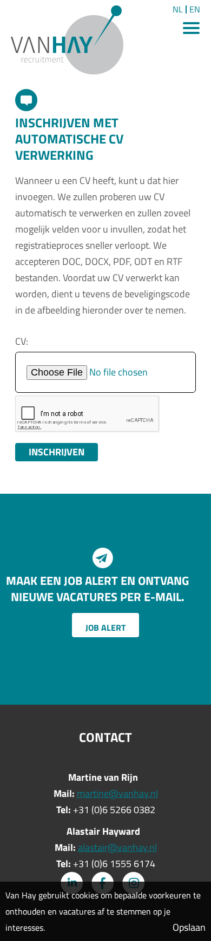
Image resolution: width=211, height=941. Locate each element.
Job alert (105, 627)
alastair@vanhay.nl (117, 847)
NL (178, 9)
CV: (21, 341)
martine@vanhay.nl (117, 793)
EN (194, 9)
